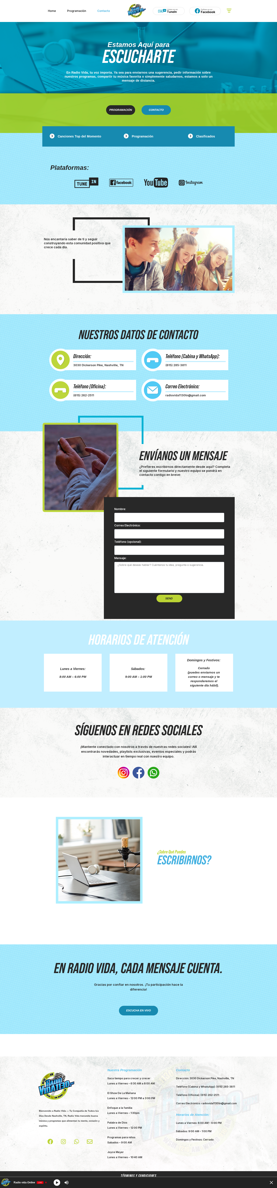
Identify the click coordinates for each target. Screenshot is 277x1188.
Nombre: (120, 509)
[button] (229, 10)
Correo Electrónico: (127, 525)
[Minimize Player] (271, 1182)
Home (52, 11)
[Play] (57, 1182)
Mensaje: (120, 558)
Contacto (103, 11)
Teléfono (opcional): (128, 541)
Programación (76, 11)
